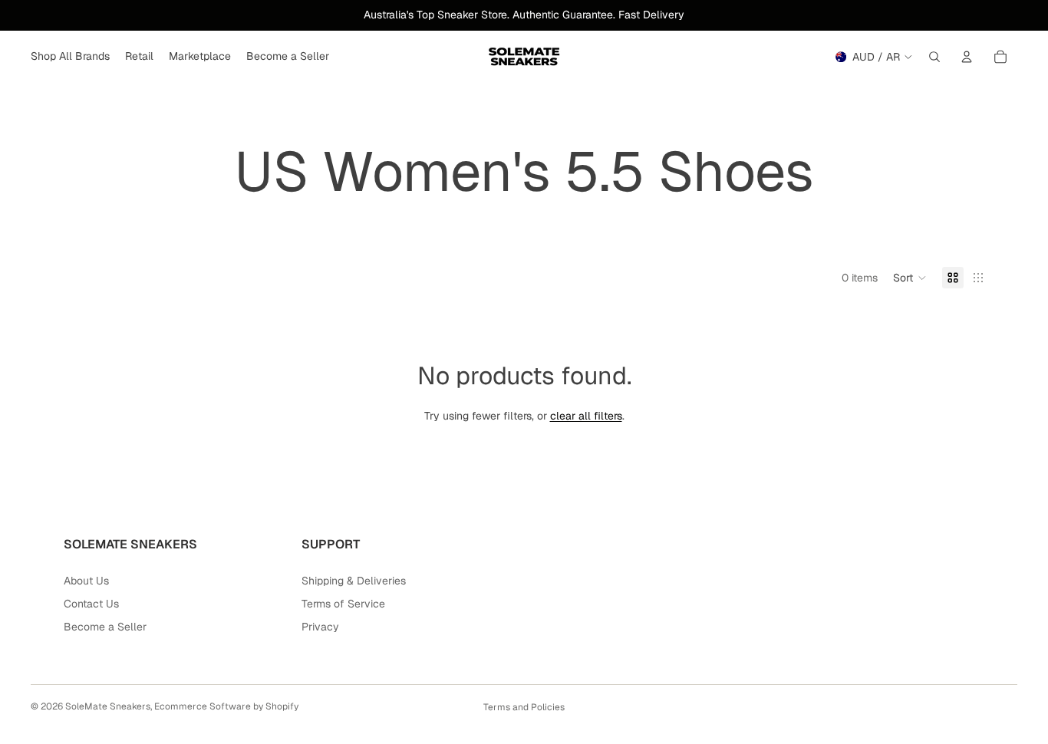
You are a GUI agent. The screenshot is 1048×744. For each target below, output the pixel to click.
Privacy (320, 627)
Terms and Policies (524, 707)
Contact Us (91, 604)
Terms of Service (343, 604)
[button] (910, 278)
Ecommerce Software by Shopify (226, 706)
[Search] (934, 57)
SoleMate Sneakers (107, 706)
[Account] (967, 57)
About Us (86, 581)
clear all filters (586, 416)
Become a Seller (105, 627)
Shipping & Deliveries (354, 581)
